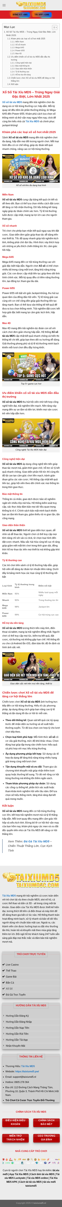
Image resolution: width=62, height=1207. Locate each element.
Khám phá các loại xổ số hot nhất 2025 (28, 38)
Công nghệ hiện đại (23, 63)
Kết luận (14, 84)
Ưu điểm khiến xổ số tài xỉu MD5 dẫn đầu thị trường (30, 58)
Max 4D (18, 53)
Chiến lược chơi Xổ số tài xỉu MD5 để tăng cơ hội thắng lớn (33, 79)
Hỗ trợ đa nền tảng (23, 75)
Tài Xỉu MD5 (32, 121)
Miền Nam (19, 42)
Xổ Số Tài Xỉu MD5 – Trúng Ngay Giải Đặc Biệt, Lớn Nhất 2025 (31, 33)
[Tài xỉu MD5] (31, 5)
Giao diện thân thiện (23, 69)
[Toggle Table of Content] (53, 27)
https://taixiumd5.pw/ (27, 1071)
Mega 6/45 (19, 47)
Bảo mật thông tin (22, 66)
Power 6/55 (20, 50)
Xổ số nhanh (20, 45)
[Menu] (4, 5)
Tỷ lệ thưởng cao (22, 72)
